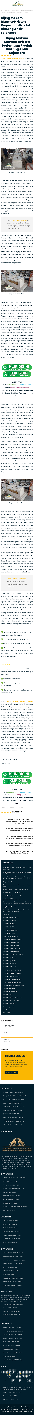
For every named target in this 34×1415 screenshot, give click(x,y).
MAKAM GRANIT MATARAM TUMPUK (14, 1260)
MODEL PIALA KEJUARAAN (11, 1345)
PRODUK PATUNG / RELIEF (11, 976)
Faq (22, 1407)
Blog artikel (28, 1407)
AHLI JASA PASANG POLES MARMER (14, 1096)
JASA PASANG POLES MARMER (12, 893)
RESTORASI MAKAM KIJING (11, 1231)
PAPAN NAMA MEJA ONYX (11, 1185)
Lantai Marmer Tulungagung (16, 579)
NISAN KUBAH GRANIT (10, 1356)
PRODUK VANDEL (8, 994)
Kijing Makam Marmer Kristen (12, 58)
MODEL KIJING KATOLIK (10, 1267)
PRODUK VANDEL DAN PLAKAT (12, 997)
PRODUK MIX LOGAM (9, 964)
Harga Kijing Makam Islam (11, 882)
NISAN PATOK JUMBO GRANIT (12, 1285)
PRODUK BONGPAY (9, 927)
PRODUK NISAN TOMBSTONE (12, 970)
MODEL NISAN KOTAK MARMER (13, 1278)
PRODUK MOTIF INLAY (9, 967)
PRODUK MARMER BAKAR (11, 951)
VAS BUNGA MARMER (10, 1203)
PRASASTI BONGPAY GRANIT (12, 1327)
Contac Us (11, 1072)
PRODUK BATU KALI (9, 924)
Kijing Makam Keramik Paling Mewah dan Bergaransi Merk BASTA (19, 844)
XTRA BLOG (6, 1013)
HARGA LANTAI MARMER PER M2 (13, 1121)
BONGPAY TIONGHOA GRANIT (12, 1353)
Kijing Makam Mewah (9, 907)
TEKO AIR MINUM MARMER (11, 1196)
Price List (6, 1032)
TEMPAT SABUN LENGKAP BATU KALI (15, 1207)
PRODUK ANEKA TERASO (11, 918)
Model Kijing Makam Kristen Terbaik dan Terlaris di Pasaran (19, 852)
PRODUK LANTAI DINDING (11, 942)
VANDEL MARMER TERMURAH (12, 1338)
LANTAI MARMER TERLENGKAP (12, 1110)
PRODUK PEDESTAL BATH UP (12, 979)
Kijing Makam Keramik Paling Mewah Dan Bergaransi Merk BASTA (19, 829)
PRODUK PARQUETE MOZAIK (12, 973)
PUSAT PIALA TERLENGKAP (11, 1342)
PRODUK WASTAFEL (9, 1004)
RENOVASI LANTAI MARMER (11, 1235)
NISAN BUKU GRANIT (9, 1274)
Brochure (6, 1039)
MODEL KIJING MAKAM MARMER (13, 1253)
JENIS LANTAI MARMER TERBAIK (13, 1117)
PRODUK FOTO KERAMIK (10, 930)
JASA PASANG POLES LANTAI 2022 (14, 1099)
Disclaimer (17, 1407)
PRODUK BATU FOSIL (9, 921)
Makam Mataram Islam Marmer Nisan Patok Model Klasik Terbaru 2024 (16, 910)
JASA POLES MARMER (10, 1242)
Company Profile (9, 1025)
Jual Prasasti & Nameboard (11, 899)
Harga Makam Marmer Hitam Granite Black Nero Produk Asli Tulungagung (19, 837)
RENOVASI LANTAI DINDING (11, 1239)
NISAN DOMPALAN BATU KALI (12, 1360)
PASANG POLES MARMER (11, 1221)
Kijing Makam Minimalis (19, 220)
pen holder (6, 915)
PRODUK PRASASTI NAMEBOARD (13, 985)
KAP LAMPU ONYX (9, 1210)
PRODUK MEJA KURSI (9, 961)
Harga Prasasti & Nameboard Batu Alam (15, 890)
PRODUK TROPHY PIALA (10, 991)
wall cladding (7, 1010)
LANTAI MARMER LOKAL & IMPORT (14, 1107)
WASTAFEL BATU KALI (10, 1181)
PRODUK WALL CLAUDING (11, 1001)
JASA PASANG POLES (10, 1224)
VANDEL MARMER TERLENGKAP (13, 1335)
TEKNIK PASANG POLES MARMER (13, 1092)
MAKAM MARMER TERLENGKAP (13, 1256)
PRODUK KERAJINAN (9, 933)
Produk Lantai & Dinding (10, 936)
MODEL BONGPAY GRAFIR (11, 1349)
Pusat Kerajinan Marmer (10, 1007)
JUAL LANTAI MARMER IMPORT (12, 1114)
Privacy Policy (8, 1407)
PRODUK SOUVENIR (9, 988)
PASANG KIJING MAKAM (10, 1228)
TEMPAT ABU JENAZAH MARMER (13, 1189)
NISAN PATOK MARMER (10, 1271)
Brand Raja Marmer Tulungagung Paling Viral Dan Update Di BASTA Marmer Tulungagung (17, 878)
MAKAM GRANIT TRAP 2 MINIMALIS (14, 1264)
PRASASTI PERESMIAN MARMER (13, 1331)
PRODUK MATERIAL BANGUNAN (13, 955)
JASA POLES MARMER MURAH (12, 1103)
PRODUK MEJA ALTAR (9, 958)
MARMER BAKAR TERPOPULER (12, 1125)
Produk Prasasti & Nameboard (12, 982)
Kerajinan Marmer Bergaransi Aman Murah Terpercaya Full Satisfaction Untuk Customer (17, 903)
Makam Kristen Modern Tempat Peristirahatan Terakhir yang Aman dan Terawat (19, 821)
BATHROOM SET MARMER (11, 1199)
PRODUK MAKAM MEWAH (12, 10)
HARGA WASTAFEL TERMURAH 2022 (14, 1178)
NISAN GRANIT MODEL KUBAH (12, 1282)
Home (2, 10)
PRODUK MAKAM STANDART (12, 948)
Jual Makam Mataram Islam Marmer (14, 896)
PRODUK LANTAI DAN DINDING (12, 939)
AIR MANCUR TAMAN (9, 1192)
